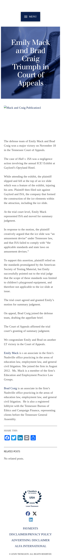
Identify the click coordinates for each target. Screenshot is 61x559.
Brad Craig (10, 388)
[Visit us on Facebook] (28, 513)
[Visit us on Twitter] (35, 513)
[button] (30, 16)
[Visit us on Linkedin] (31, 520)
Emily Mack (11, 353)
